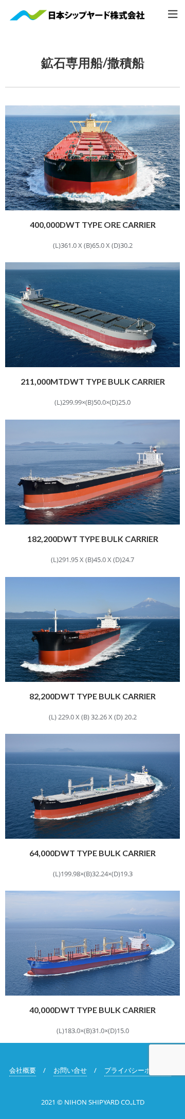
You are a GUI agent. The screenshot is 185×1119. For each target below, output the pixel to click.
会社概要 (22, 1070)
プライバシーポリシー (137, 1070)
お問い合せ (70, 1070)
